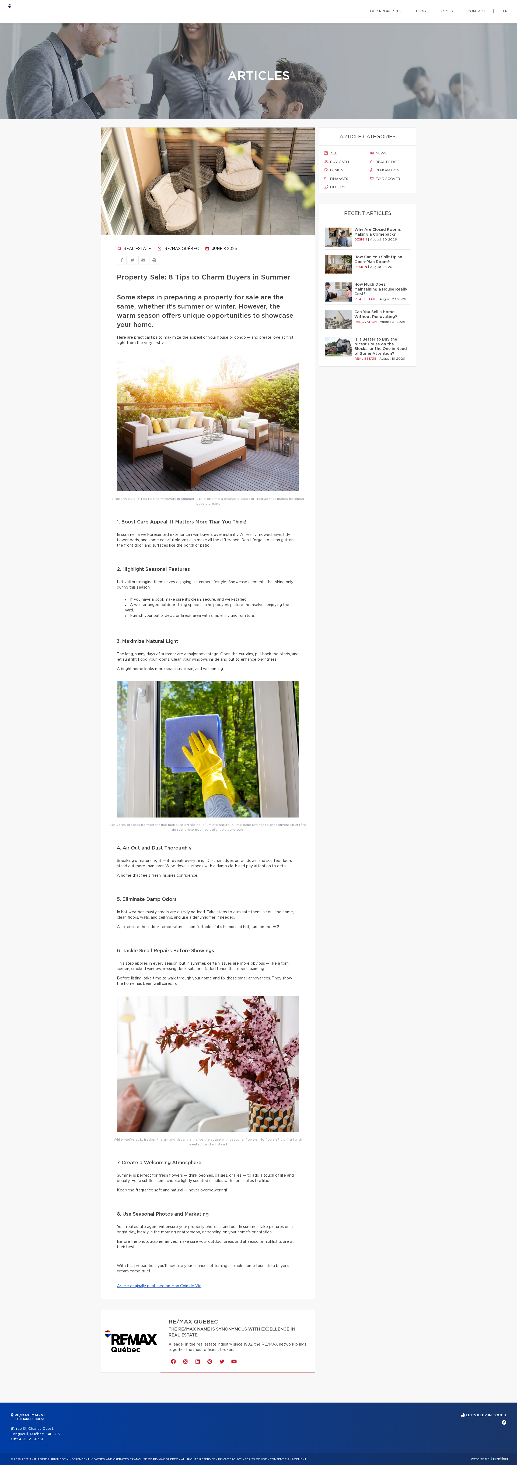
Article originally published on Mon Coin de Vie (159, 1286)
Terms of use (256, 1459)
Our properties (385, 11)
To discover (387, 179)
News (380, 153)
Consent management (288, 1459)
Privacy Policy (230, 1459)
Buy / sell (339, 162)
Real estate (136, 249)
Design (336, 170)
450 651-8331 (31, 1439)
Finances (338, 179)
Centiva (499, 1458)
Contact (476, 11)
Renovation (387, 170)
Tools (447, 11)
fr (505, 11)
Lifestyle (339, 187)
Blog (421, 11)
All (333, 153)
